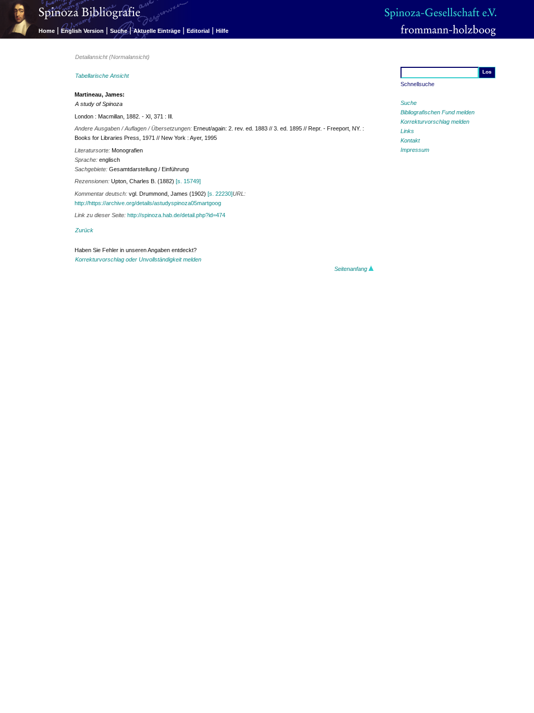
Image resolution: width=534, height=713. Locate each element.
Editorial (198, 31)
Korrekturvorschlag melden (434, 121)
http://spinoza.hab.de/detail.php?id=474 (176, 215)
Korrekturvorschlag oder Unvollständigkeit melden (138, 259)
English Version (82, 31)
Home (47, 31)
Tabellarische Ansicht (102, 76)
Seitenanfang (351, 269)
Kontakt (410, 140)
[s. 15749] (188, 181)
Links (407, 131)
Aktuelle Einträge (157, 31)
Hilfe (222, 31)
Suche (118, 31)
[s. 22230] (220, 194)
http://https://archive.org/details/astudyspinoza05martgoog (148, 203)
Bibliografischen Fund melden (437, 112)
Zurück (84, 230)
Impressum (414, 150)
